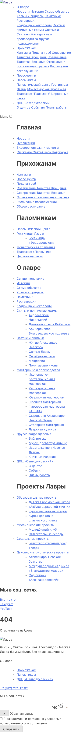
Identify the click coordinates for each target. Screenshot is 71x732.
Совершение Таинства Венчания (41, 193)
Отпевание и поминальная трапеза (43, 197)
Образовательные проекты (37, 497)
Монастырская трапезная (46, 89)
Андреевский (39, 315)
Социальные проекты (33, 538)
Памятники (52, 16)
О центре (23, 107)
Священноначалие (30, 278)
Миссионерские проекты (36, 525)
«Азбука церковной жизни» (49, 506)
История (37, 11)
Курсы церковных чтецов (48, 511)
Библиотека (38, 438)
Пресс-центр (26, 75)
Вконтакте (8, 599)
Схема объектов (29, 288)
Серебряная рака (42, 356)
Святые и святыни (30, 338)
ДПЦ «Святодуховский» (35, 461)
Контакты (24, 52)
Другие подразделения (34, 434)
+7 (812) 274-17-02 (14, 688)
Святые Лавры (40, 352)
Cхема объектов (57, 11)
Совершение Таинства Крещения (41, 188)
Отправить (11, 729)
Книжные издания (42, 457)
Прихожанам (26, 670)
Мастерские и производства (38, 370)
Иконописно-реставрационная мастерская (42, 379)
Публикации (26, 143)
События (38, 107)
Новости (23, 11)
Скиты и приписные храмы (37, 310)
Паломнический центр (33, 84)
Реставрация (26, 20)
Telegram (6, 604)
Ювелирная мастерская (47, 397)
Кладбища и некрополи (34, 25)
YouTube (6, 609)
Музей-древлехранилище (48, 443)
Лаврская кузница (42, 429)
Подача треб (41, 52)
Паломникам (26, 674)
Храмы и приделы (30, 16)
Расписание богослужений (37, 202)
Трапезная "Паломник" (33, 94)
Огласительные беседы (46, 534)
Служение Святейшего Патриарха (42, 152)
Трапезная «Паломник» (34, 252)
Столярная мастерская (46, 425)
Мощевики (37, 361)
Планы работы (56, 107)
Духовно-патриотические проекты (43, 552)
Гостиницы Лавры (30, 233)
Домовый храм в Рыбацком (49, 324)
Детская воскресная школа (49, 502)
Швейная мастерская (45, 402)
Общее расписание (31, 206)
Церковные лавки (30, 256)
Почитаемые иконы (43, 365)
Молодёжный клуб (43, 529)
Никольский (38, 320)
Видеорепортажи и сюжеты (38, 147)
